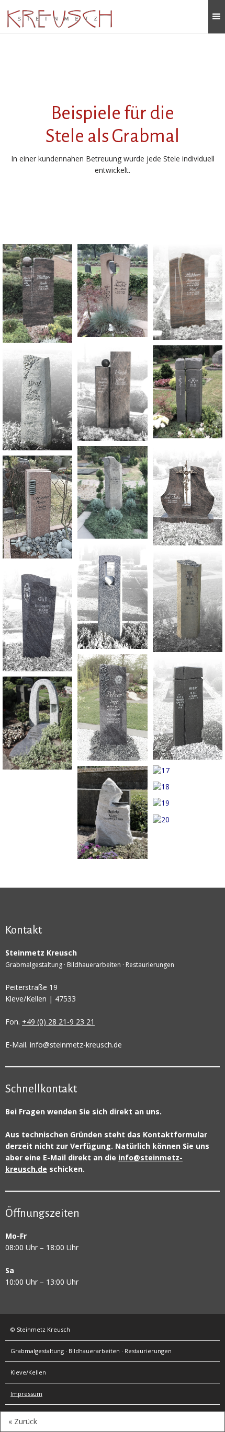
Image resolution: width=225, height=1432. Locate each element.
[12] (187, 291)
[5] (37, 722)
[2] (37, 398)
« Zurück (22, 1421)
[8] (112, 491)
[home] (59, 19)
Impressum (26, 1394)
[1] (37, 292)
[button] (216, 16)
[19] (187, 802)
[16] (187, 708)
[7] (112, 390)
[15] (187, 601)
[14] (187, 493)
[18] (187, 786)
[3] (37, 506)
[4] (37, 617)
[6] (112, 290)
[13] (187, 391)
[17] (187, 770)
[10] (112, 707)
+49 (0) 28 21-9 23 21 (58, 1022)
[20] (187, 818)
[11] (112, 812)
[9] (112, 595)
